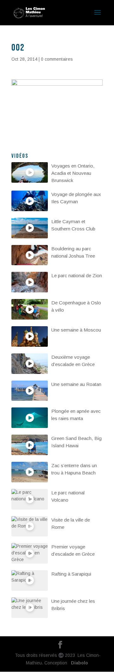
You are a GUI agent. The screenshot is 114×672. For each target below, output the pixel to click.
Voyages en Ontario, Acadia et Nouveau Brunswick (73, 173)
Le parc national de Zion (76, 275)
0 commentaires (57, 59)
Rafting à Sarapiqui (71, 574)
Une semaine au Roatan (76, 384)
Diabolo (78, 662)
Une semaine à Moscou (76, 330)
